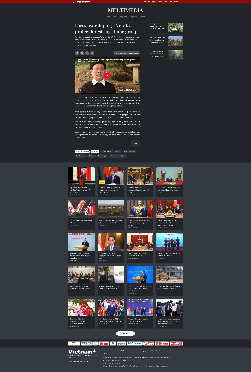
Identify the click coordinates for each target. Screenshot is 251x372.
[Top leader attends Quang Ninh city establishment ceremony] (169, 176)
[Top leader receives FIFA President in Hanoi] (140, 242)
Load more (125, 333)
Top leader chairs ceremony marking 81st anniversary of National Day (79, 190)
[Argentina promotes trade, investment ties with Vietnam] (81, 274)
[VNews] (95, 343)
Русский (176, 1)
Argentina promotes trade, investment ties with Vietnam (80, 287)
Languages (144, 351)
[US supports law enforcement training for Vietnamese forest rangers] (175, 27)
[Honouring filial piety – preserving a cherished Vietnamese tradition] (81, 307)
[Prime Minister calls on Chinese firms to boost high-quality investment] (140, 274)
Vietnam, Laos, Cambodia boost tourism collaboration (169, 254)
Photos (108, 17)
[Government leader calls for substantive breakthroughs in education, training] (81, 242)
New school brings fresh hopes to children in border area (169, 287)
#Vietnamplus (102, 156)
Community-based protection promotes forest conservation (157, 53)
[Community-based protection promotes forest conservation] (175, 55)
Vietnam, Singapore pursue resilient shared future (138, 320)
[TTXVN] (87, 343)
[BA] (176, 343)
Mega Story (133, 17)
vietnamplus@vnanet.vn (114, 363)
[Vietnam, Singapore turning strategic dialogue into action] (111, 274)
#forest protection (129, 151)
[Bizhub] (121, 343)
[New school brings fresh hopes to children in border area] (169, 274)
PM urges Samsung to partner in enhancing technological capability (139, 222)
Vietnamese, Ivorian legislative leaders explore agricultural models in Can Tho (169, 321)
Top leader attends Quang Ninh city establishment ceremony (169, 189)
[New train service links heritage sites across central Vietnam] (111, 209)
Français (159, 2)
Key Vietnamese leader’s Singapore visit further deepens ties (110, 255)
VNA (151, 351)
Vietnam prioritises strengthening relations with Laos (138, 190)
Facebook (77, 53)
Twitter (82, 53)
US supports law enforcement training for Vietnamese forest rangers (157, 27)
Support (135, 351)
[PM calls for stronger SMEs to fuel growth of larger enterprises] (111, 307)
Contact (104, 353)
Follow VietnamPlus (121, 53)
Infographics (123, 17)
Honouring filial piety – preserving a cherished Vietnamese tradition (78, 321)
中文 (171, 1)
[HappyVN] (74, 343)
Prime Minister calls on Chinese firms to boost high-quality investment (139, 288)
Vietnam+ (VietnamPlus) (83, 1)
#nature (117, 151)
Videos (115, 17)
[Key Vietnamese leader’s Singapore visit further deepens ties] (111, 242)
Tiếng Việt (147, 2)
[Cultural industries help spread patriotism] (81, 209)
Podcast (142, 17)
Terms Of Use (121, 351)
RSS (129, 351)
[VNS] (135, 343)
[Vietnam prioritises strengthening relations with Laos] (140, 176)
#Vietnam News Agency (118, 156)
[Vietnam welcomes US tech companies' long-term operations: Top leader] (169, 209)
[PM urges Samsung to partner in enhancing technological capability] (140, 209)
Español (166, 2)
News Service (160, 351)
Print (87, 53)
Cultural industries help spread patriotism (81, 221)
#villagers (95, 151)
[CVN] (148, 343)
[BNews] (113, 343)
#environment (80, 156)
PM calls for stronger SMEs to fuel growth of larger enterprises (110, 320)
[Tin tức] (103, 343)
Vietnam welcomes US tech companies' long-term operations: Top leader (167, 222)
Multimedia (125, 10)
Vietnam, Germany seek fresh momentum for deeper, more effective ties (109, 190)
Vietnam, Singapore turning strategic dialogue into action (109, 287)
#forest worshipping (82, 151)
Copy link (92, 53)
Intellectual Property (108, 351)
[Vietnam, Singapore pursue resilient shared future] (140, 307)
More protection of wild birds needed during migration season (158, 40)
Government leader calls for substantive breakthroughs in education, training (80, 255)
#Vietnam (91, 156)
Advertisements (171, 351)
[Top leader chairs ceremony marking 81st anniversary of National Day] (81, 176)
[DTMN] (162, 343)
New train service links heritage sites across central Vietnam (110, 221)
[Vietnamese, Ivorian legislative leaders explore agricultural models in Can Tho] (169, 307)
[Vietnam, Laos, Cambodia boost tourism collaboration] (169, 242)
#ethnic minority (107, 151)
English (153, 2)
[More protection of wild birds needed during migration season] (175, 41)
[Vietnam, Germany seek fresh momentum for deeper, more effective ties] (111, 176)
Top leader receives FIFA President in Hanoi (137, 254)
